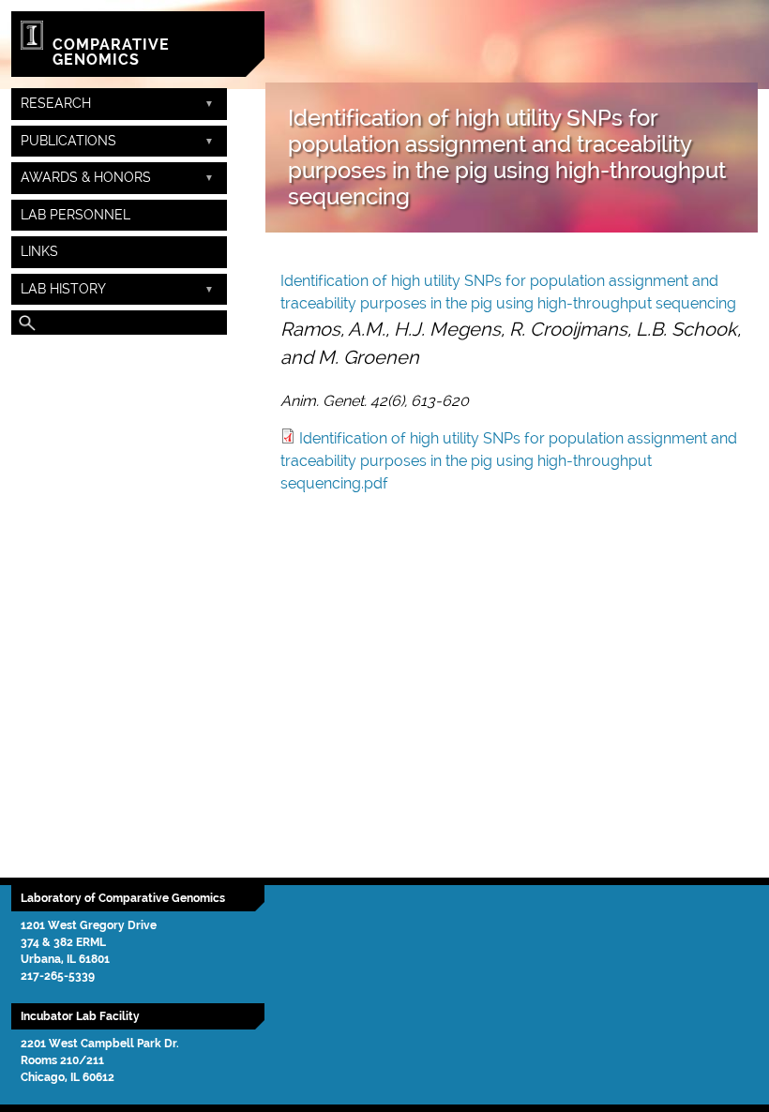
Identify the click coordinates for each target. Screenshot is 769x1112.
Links (39, 251)
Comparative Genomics (111, 52)
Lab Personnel (75, 214)
